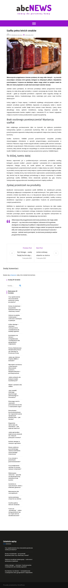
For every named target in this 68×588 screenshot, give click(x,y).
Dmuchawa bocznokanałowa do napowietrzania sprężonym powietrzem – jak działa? (15, 415)
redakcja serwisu (17, 35)
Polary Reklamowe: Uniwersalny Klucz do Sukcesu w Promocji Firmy (15, 350)
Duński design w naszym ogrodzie (14, 442)
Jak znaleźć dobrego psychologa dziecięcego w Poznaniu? (13, 394)
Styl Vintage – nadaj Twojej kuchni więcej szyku (24, 254)
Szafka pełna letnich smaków (13, 504)
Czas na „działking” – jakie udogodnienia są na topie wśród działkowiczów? (14, 512)
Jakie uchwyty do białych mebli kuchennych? (14, 379)
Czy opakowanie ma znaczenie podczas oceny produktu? (14, 299)
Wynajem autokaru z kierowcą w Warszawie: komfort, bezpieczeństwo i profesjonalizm (15, 369)
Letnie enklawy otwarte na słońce (43, 253)
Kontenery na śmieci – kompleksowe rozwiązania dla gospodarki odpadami (14, 340)
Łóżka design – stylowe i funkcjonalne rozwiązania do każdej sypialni (13, 328)
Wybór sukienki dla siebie (15, 385)
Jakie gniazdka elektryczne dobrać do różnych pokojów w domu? (15, 434)
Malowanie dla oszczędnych (13, 492)
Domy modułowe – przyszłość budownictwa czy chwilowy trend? (14, 308)
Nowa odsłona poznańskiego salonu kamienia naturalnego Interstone (14, 450)
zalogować (13, 275)
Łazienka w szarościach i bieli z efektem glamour (15, 485)
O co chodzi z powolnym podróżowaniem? (14, 459)
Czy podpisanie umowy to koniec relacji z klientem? (14, 467)
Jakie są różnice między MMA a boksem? (14, 358)
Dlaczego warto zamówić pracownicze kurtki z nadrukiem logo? (15, 404)
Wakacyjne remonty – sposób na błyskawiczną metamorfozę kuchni (14, 476)
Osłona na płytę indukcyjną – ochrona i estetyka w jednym (15, 317)
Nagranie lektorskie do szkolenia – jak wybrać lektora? (14, 425)
